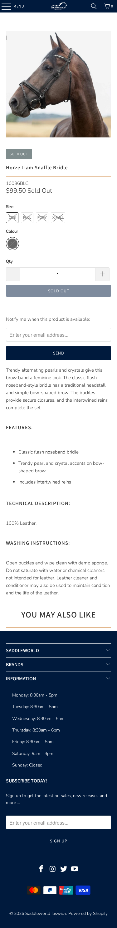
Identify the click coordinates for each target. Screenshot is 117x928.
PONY (42, 217)
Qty (9, 261)
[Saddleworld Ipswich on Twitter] (64, 870)
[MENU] (3, 6)
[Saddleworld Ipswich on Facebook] (41, 870)
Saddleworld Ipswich (45, 913)
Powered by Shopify (88, 913)
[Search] (94, 6)
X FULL (58, 217)
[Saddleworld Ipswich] (58, 6)
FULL (27, 217)
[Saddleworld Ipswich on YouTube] (75, 870)
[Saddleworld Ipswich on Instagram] (52, 870)
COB (12, 217)
